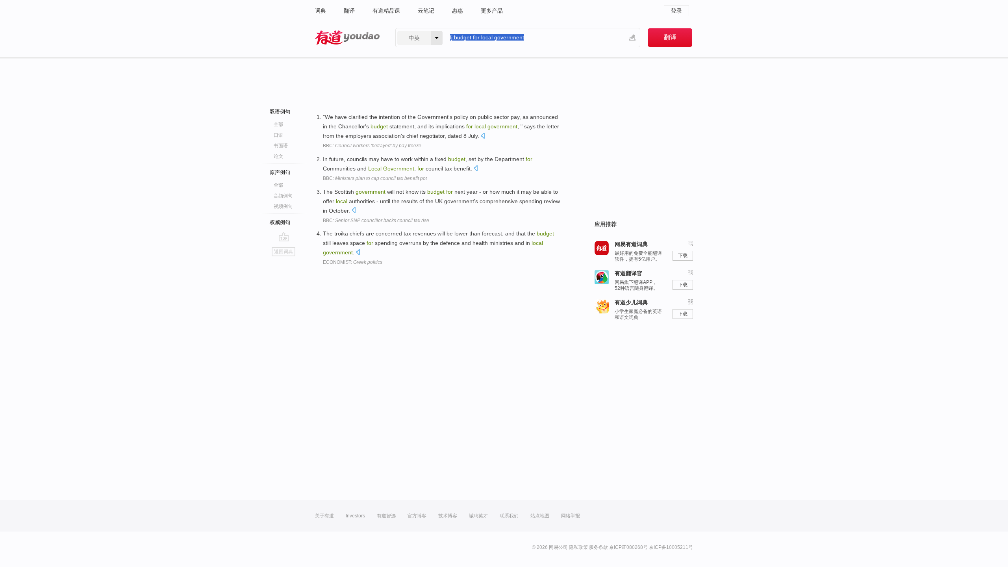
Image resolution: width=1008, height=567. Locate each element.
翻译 (349, 10)
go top (284, 236)
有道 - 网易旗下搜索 (347, 37)
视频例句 (283, 206)
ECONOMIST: (352, 262)
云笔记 (426, 10)
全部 (278, 124)
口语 (278, 135)
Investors (355, 516)
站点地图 (539, 516)
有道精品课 (386, 10)
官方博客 (417, 516)
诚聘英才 (478, 516)
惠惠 (457, 10)
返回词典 (283, 251)
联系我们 (509, 516)
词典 (320, 10)
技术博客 (447, 516)
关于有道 (324, 516)
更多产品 (492, 10)
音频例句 (283, 195)
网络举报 (570, 516)
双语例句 (280, 112)
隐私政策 (578, 547)
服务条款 (598, 547)
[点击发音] (483, 136)
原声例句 (280, 172)
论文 (278, 156)
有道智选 (386, 516)
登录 (676, 10)
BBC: (372, 145)
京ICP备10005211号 (671, 547)
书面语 (281, 145)
